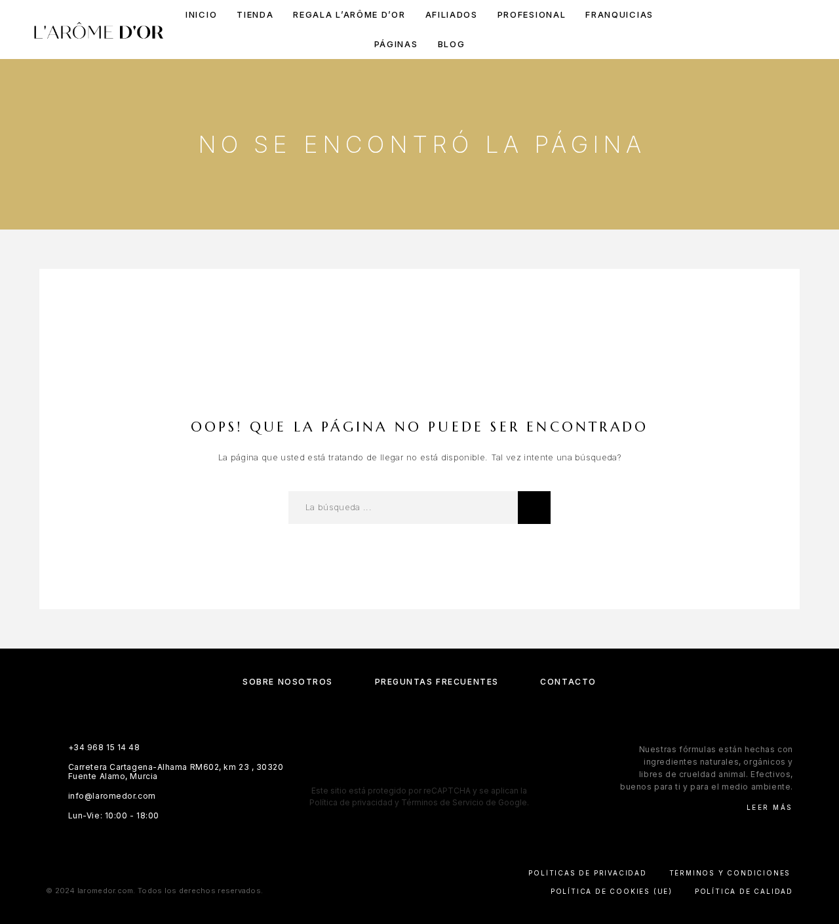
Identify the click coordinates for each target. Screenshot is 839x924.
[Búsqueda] (713, 30)
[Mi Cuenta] (742, 30)
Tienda (255, 15)
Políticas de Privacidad (587, 873)
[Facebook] (381, 771)
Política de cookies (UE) (612, 891)
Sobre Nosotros (288, 682)
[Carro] (801, 29)
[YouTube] (458, 771)
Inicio (201, 15)
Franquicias (619, 15)
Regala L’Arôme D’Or (349, 15)
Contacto (568, 682)
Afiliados (451, 15)
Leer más (770, 807)
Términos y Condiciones (730, 873)
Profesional (532, 15)
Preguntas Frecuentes (437, 682)
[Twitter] (432, 771)
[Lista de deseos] (772, 29)
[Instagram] (407, 771)
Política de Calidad (744, 891)
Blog (451, 44)
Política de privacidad (351, 802)
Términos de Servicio (442, 802)
